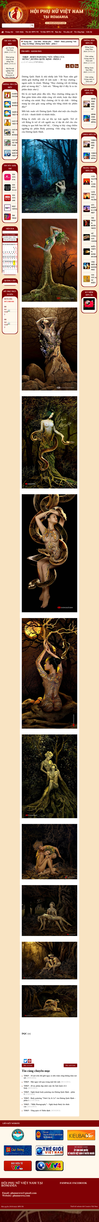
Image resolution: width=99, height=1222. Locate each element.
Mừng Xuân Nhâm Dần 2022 (90, 72)
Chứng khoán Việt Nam (16, 153)
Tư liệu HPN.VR (46, 32)
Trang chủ (9, 32)
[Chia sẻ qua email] (22, 1061)
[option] (10, 63)
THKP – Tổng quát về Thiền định (42, 1111)
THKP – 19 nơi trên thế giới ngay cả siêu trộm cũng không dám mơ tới (50, 1077)
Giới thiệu (20, 32)
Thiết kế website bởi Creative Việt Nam (84, 1206)
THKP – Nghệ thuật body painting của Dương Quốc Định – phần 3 (49, 1093)
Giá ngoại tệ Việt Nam (16, 142)
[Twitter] (25, 1061)
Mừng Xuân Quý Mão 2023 (90, 51)
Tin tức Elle (14, 187)
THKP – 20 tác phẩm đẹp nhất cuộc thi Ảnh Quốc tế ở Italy (45, 1087)
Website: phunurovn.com (15, 1195)
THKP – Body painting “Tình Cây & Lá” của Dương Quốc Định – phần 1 (50, 1099)
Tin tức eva (14, 177)
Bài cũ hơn (28, 1065)
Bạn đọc (58, 32)
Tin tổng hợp (79, 32)
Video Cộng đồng (94, 155)
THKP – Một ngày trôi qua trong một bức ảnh (47, 1082)
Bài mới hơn (70, 1065)
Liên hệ (89, 32)
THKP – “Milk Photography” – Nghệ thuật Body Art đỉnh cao (46, 1105)
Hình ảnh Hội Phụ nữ (93, 104)
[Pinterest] (29, 1061)
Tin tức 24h (14, 197)
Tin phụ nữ (67, 32)
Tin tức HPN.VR (32, 32)
